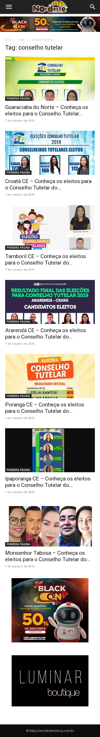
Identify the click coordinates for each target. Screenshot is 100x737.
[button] (93, 7)
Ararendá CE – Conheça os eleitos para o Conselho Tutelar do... (45, 333)
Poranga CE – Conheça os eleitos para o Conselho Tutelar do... (44, 408)
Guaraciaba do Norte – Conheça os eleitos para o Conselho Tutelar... (46, 110)
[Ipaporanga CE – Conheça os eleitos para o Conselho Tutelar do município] (50, 450)
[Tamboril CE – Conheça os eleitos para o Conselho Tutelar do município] (50, 227)
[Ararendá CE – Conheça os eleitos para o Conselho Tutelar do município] (50, 302)
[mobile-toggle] (9, 7)
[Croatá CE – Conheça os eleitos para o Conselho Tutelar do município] (50, 153)
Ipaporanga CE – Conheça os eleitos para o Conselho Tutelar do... (48, 482)
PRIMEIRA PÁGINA (18, 98)
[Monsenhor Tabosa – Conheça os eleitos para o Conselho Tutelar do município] (50, 524)
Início (9, 40)
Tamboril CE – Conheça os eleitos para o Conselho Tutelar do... (45, 259)
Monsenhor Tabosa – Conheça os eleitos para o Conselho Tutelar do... (48, 556)
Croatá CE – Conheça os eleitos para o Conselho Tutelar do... (48, 184)
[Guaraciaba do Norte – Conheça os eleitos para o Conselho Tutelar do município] (50, 79)
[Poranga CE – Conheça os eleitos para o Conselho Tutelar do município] (50, 376)
